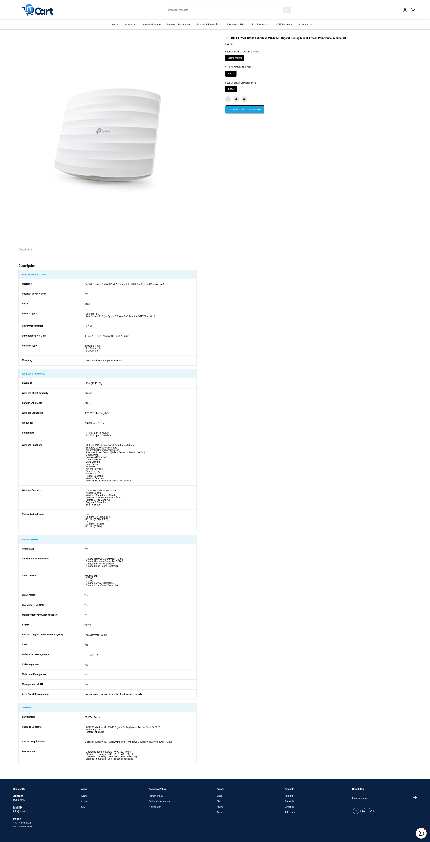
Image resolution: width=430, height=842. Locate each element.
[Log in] (405, 10)
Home (115, 24)
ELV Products (260, 24)
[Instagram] (370, 811)
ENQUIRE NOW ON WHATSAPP (245, 109)
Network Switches (177, 24)
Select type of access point (242, 51)
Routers (289, 795)
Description (25, 249)
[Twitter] (236, 99)
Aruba (220, 806)
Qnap (219, 795)
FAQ (83, 806)
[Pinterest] (244, 99)
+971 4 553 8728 (22, 822)
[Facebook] (228, 99)
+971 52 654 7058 (22, 826)
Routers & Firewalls (208, 24)
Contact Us (305, 24)
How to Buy (155, 806)
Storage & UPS (235, 24)
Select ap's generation (239, 67)
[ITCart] (37, 10)
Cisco (219, 801)
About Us (130, 24)
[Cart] (413, 10)
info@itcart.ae (20, 811)
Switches (289, 806)
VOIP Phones (283, 24)
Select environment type (240, 82)
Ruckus (220, 812)
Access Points (150, 24)
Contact (85, 801)
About (84, 795)
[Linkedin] (363, 811)
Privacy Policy (156, 795)
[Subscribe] (415, 798)
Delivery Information (159, 801)
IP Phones (290, 812)
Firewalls (289, 801)
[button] (421, 833)
